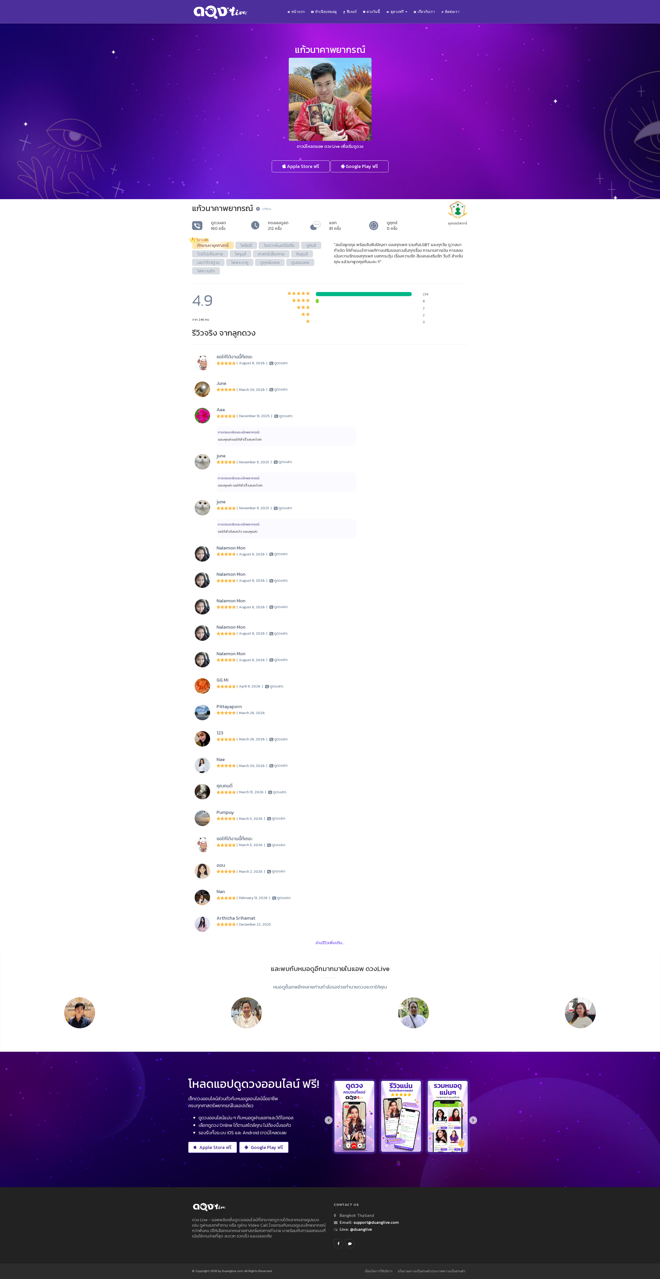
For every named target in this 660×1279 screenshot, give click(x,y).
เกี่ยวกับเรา (426, 12)
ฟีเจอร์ (352, 12)
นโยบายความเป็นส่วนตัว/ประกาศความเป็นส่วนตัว (431, 1271)
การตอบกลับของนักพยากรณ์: (239, 432)
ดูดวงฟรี (398, 12)
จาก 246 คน (200, 319)
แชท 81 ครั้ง (335, 225)
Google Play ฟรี (361, 166)
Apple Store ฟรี (302, 166)
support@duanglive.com (376, 1222)
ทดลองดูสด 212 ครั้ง (278, 225)
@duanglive (360, 1229)
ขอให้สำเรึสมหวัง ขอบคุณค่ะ (238, 531)
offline (266, 209)
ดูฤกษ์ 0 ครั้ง (392, 225)
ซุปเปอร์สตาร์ (457, 223)
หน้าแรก (298, 12)
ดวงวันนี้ (373, 12)
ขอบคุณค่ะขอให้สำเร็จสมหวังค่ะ (240, 439)
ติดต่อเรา (452, 12)
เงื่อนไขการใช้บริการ (378, 1271)
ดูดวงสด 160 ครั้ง (218, 225)
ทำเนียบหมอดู (326, 12)
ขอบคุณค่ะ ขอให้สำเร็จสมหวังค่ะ (240, 485)
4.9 (202, 300)
